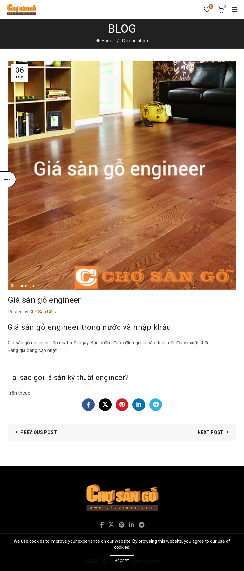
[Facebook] (88, 404)
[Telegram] (155, 404)
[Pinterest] (122, 404)
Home (108, 40)
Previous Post (38, 432)
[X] (105, 404)
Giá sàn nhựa (135, 40)
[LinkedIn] (138, 404)
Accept (122, 561)
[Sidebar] (8, 179)
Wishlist (211, 6)
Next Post (211, 432)
